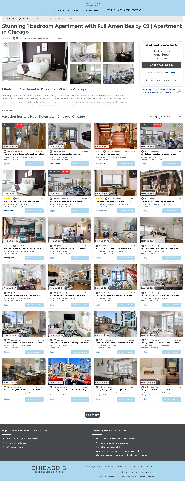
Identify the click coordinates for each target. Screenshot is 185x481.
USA (33, 18)
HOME (47, 10)
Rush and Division (17, 395)
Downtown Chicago (63, 18)
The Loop (106, 206)
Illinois (39, 18)
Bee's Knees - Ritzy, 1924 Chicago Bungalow (69, 343)
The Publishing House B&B (107, 154)
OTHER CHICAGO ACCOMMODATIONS (124, 10)
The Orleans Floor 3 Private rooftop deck (22, 248)
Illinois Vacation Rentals (15, 443)
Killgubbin (106, 300)
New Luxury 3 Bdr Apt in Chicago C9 (65, 154)
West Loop (106, 159)
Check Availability (161, 64)
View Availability (34, 163)
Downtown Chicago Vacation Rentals (21, 439)
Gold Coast (60, 300)
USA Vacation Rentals (14, 447)
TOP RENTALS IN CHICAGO (65, 10)
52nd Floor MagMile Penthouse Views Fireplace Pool (119, 451)
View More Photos (13, 78)
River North (15, 159)
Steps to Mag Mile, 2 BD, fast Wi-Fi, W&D (22, 390)
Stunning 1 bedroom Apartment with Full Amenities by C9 (121, 455)
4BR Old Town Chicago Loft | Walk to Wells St (116, 439)
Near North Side (108, 253)
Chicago (48, 18)
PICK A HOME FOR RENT (92, 10)
